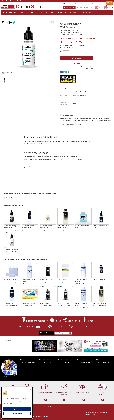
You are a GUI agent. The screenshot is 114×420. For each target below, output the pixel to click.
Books (60, 12)
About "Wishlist (89, 68)
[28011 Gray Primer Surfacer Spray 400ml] (66, 294)
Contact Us (95, 3)
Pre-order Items (86, 12)
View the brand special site (33, 167)
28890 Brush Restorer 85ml (82, 226)
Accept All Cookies (17, 409)
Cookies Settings (17, 413)
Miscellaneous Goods (71, 12)
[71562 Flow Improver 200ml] (12, 294)
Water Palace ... (62, 279)
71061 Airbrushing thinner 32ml (10, 226)
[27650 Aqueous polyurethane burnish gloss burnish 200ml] (83, 294)
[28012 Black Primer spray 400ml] (48, 294)
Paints (40, 12)
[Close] (30, 390)
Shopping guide (85, 3)
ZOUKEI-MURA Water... (30, 303)
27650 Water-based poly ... (81, 304)
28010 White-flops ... (46, 279)
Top (2, 17)
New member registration (70, 3)
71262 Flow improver (11, 249)
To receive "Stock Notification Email (84, 66)
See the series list (31, 164)
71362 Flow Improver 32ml (100, 226)
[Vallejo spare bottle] (12, 270)
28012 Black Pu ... (46, 303)
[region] (17, 403)
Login (100, 7)
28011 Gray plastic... (64, 303)
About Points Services (68, 47)
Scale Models (31, 12)
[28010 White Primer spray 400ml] (48, 270)
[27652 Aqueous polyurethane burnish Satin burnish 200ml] (30, 270)
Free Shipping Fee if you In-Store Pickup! (73, 45)
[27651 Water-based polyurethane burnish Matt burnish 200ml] (83, 270)
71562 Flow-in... (9, 303)
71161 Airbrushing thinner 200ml (63, 226)
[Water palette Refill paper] (66, 270)
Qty (61, 52)
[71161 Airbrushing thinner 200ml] (66, 216)
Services (92, 327)
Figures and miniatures (9, 12)
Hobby (6, 197)
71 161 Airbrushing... (100, 303)
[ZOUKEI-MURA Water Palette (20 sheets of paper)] (30, 294)
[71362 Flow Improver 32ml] (101, 216)
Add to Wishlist (76, 63)
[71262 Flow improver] (12, 240)
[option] (28, 47)
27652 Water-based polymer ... (28, 280)
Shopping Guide (47, 406)
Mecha (21, 12)
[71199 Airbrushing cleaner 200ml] (30, 216)
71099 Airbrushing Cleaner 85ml (46, 226)
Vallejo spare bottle (10, 279)
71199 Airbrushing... (99, 279)
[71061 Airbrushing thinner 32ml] (12, 216)
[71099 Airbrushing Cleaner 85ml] (48, 216)
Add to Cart (76, 58)
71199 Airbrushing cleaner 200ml (28, 226)
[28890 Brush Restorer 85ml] (83, 216)
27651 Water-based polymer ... (81, 280)
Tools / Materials (50, 12)
